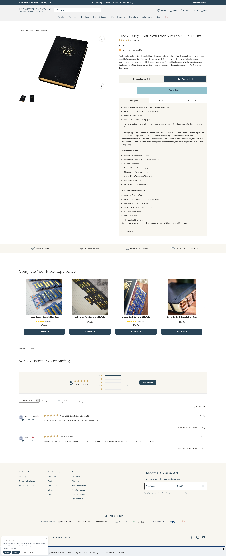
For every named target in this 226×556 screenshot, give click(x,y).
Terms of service (64, 537)
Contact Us (52, 485)
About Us (52, 476)
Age (20, 30)
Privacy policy (50, 537)
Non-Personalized (185, 79)
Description (133, 100)
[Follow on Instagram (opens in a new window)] (197, 537)
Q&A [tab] (32, 348)
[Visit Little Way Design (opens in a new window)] (183, 521)
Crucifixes (85, 17)
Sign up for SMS (78, 498)
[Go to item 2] (32, 99)
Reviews (51, 481)
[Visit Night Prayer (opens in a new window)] (156, 521)
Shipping (22, 476)
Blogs (50, 490)
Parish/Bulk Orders (79, 485)
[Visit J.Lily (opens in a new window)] (138, 521)
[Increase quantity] (131, 90)
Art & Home (147, 17)
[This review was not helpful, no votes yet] (204, 427)
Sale (166, 17)
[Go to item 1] (22, 99)
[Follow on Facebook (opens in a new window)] (191, 537)
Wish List (75, 481)
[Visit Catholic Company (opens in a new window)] (47, 521)
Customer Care (191, 100)
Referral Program (78, 494)
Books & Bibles (28, 30)
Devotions (133, 17)
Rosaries (72, 17)
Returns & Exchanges (27, 481)
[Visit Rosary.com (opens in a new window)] (120, 521)
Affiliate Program (78, 490)
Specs (161, 100)
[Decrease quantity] (122, 90)
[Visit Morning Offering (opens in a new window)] (102, 521)
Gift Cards (76, 476)
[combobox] (51, 401)
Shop (74, 471)
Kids (158, 17)
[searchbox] (27, 400)
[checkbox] (102, 38)
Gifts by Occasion (117, 17)
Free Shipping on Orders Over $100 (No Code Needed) (113, 2)
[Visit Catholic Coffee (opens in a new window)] (65, 521)
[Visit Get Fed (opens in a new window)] (172, 521)
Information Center (26, 485)
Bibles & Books (99, 17)
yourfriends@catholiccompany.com (35, 2)
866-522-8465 (200, 2)
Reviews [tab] (22, 348)
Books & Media (41, 30)
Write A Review (147, 382)
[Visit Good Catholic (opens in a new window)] (83, 521)
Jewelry (61, 17)
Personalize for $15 (141, 79)
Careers (51, 494)
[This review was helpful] (200, 427)
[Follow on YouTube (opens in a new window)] (203, 537)
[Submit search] (57, 10)
